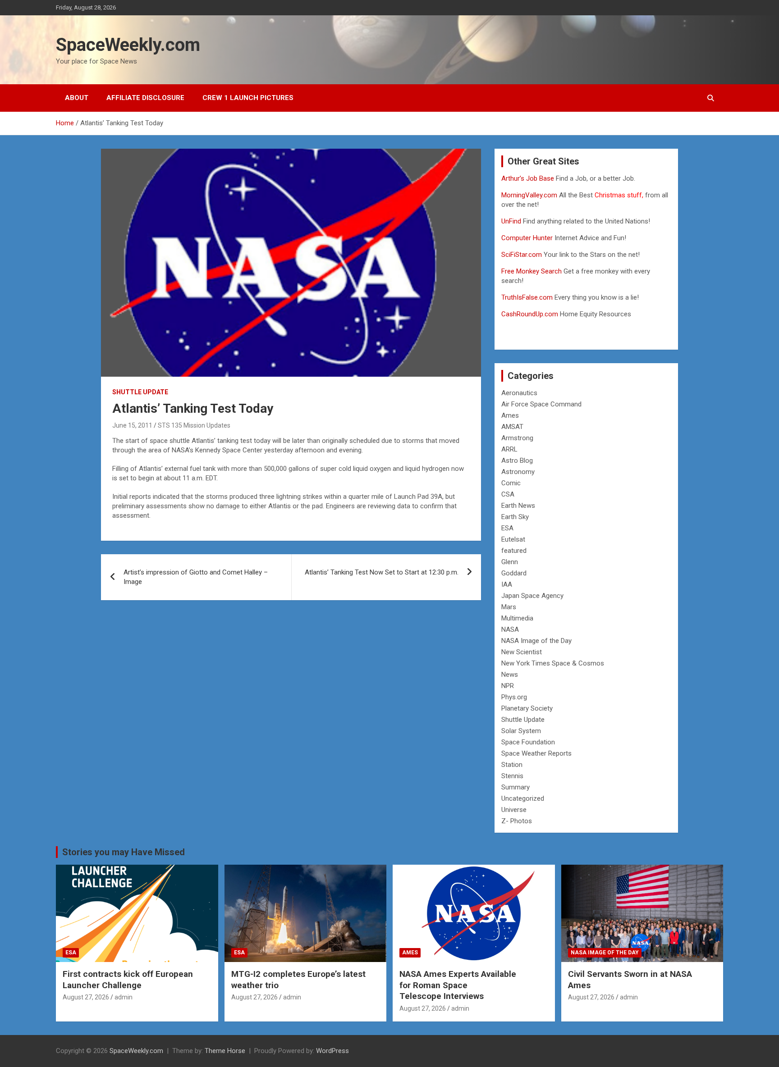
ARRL (509, 449)
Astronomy (518, 472)
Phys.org (514, 697)
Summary (515, 787)
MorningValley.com (529, 195)
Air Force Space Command (541, 404)
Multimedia (517, 618)
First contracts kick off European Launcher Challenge (128, 979)
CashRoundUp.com (529, 314)
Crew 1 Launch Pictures (247, 98)
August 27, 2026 (86, 997)
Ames (510, 415)
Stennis (512, 776)
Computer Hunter (527, 238)
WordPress (332, 1051)
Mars (508, 607)
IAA (506, 584)
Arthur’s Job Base (528, 178)
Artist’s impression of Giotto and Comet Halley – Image (196, 577)
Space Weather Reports (536, 753)
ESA (507, 528)
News (509, 674)
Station (511, 765)
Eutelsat (513, 539)
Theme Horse (225, 1051)
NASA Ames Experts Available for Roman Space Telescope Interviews (457, 985)
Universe (514, 810)
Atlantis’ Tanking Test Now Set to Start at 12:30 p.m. (381, 572)
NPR (507, 686)
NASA (510, 629)
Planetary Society (527, 708)
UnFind (512, 221)
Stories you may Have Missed (123, 852)
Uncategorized (522, 798)
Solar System (521, 731)
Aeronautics (519, 393)
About (76, 98)
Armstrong (517, 438)
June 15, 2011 (132, 425)
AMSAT (512, 427)
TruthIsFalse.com (527, 297)
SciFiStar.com (521, 255)
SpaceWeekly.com (128, 44)
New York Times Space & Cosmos (552, 663)
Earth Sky (515, 517)
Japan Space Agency (532, 596)
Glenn (509, 562)
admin (124, 997)
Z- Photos (516, 821)
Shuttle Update (140, 392)
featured (514, 551)
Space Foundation (528, 742)
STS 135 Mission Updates (194, 425)
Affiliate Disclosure (145, 98)
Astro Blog (517, 460)
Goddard (514, 573)
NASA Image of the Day (536, 641)
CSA (507, 494)
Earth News (518, 506)
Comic (511, 483)
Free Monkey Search (531, 271)
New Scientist (521, 652)
